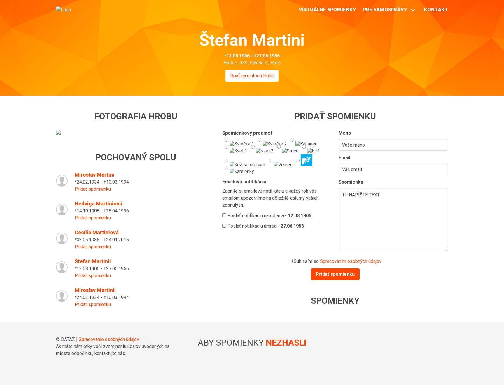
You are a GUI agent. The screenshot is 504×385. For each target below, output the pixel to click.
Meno (345, 133)
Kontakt (436, 10)
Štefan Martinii (93, 261)
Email (344, 157)
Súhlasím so (337, 261)
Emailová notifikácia (244, 181)
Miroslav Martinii (95, 290)
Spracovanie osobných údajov (109, 339)
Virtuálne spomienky (327, 10)
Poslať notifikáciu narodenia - (268, 215)
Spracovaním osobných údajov (351, 261)
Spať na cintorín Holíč (252, 75)
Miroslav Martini (94, 175)
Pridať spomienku (93, 189)
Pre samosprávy (385, 10)
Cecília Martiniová (97, 232)
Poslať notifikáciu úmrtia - (265, 226)
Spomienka (351, 182)
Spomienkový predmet (247, 133)
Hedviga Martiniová (98, 204)
